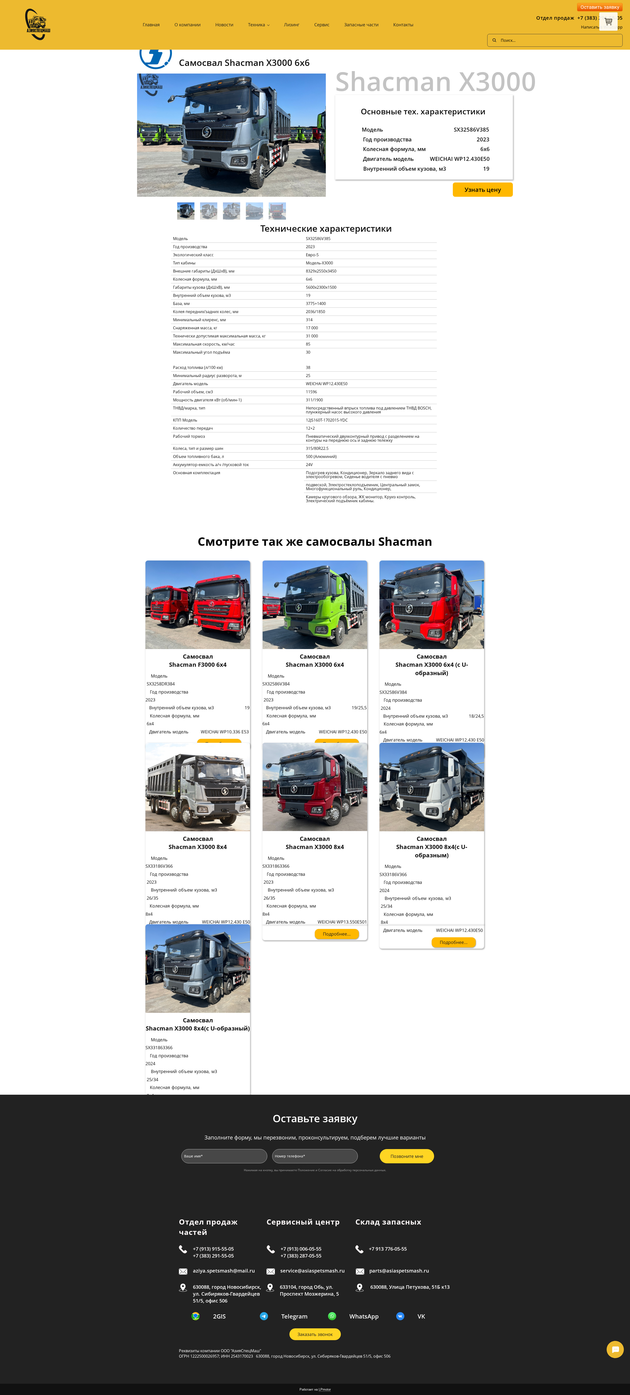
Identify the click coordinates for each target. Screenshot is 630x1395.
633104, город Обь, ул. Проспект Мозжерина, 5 (309, 1290)
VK (421, 1316)
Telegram (294, 1316)
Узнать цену (483, 189)
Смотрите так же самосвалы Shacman (315, 541)
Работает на (315, 1389)
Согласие (325, 1170)
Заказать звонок (315, 1334)
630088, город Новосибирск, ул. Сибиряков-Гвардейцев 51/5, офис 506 (227, 1294)
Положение (306, 1170)
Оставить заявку (600, 7)
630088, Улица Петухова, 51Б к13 (409, 1287)
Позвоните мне (407, 1156)
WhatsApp (364, 1316)
